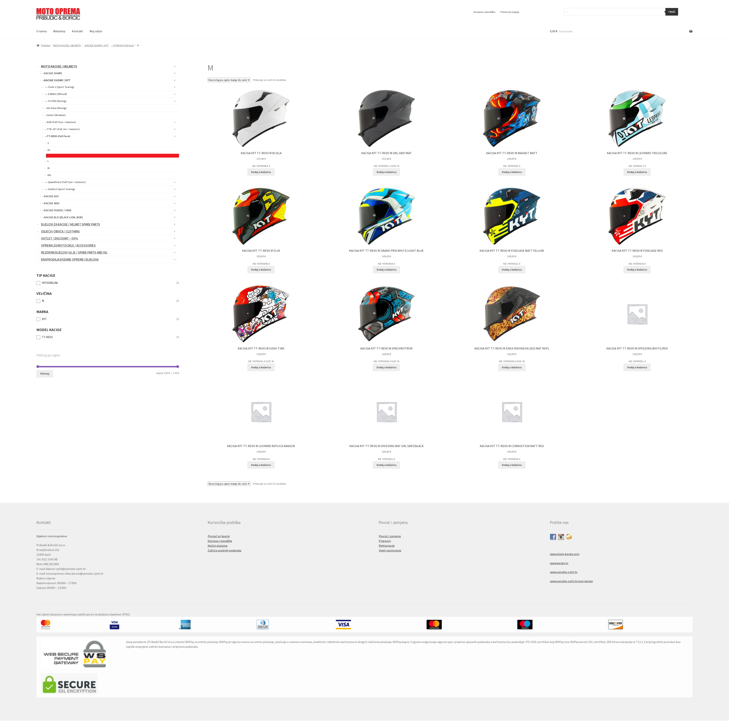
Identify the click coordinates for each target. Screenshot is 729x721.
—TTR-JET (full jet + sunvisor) (62, 129)
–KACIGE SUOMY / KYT (56, 80)
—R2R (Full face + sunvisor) (60, 122)
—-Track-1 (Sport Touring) (59, 87)
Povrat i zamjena (390, 536)
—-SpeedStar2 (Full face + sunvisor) (65, 182)
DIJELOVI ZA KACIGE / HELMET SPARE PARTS (70, 224)
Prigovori (385, 541)
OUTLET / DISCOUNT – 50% (59, 238)
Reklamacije (387, 545)
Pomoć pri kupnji (509, 12)
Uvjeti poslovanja (390, 550)
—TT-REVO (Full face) (57, 136)
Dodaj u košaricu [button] (261, 172)
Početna (45, 45)
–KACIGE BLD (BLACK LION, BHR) (63, 217)
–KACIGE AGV (51, 196)
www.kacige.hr (559, 563)
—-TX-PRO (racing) (55, 101)
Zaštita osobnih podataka (224, 550)
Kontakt (77, 31)
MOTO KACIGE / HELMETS (67, 45)
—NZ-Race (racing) (56, 108)
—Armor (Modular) (55, 115)
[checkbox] (107, 283)
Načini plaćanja (217, 545)
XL (48, 168)
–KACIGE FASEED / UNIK (57, 210)
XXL (49, 175)
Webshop (59, 31)
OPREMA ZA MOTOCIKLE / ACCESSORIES (68, 245)
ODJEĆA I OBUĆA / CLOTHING (60, 231)
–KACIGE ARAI (51, 203)
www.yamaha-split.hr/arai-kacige (571, 581)
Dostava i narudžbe (484, 12)
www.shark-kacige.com (564, 554)
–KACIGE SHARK (52, 73)
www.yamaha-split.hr (564, 572)
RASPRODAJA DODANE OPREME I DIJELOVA (70, 259)
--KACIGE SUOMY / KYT (96, 45)
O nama (41, 31)
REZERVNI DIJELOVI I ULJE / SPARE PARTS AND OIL (74, 252)
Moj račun (96, 31)
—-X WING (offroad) (56, 94)
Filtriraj (44, 373)
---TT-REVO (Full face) (122, 45)
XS (48, 150)
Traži (671, 11)
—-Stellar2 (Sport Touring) (60, 189)
